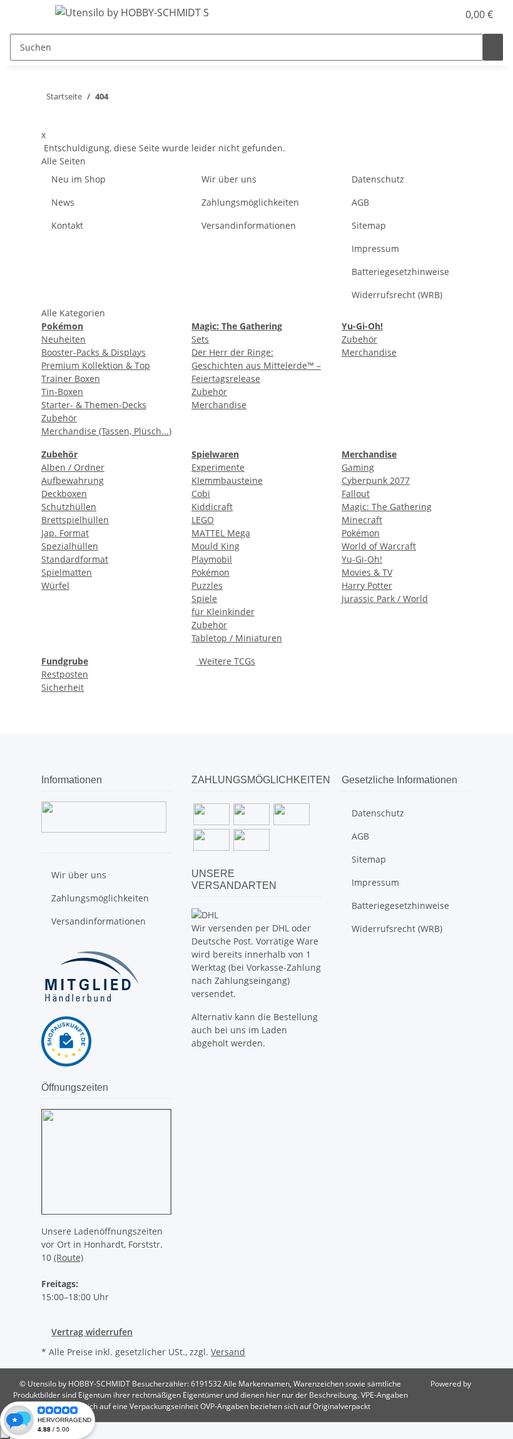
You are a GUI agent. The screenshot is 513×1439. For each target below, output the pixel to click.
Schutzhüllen (68, 507)
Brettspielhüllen (75, 520)
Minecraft (362, 520)
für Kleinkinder (223, 612)
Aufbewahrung (72, 480)
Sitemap (369, 225)
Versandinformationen (248, 225)
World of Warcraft (379, 546)
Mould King (215, 546)
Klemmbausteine (227, 480)
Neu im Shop (78, 179)
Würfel (55, 585)
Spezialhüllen (69, 546)
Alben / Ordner (72, 467)
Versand (228, 1352)
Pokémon (210, 572)
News (62, 202)
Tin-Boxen (62, 392)
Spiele (204, 598)
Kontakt (67, 225)
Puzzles (207, 585)
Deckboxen (64, 493)
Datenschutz (378, 179)
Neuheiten (63, 339)
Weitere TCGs (225, 661)
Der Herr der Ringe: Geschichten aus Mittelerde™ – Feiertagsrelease (256, 365)
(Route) (68, 1257)
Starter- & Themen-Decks (93, 405)
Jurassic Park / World (385, 598)
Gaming (358, 467)
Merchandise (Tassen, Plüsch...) (106, 431)
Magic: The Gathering (387, 507)
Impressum (375, 248)
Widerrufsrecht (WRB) (397, 295)
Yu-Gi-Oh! (362, 559)
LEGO (202, 520)
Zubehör (59, 418)
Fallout (356, 493)
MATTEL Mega (220, 533)
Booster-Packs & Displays (93, 352)
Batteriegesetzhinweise (400, 272)
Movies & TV (367, 572)
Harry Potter (367, 585)
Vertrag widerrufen (92, 1332)
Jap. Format (65, 533)
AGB (360, 202)
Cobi (200, 493)
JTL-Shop (488, 1383)
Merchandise (218, 405)
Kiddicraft (212, 507)
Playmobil (211, 559)
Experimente (218, 467)
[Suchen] (493, 47)
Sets (200, 339)
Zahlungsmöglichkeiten (250, 202)
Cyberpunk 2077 (376, 480)
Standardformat (74, 559)
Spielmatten (66, 572)
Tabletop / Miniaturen (236, 638)
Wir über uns (228, 179)
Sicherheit (62, 687)
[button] (423, 14)
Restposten (64, 674)
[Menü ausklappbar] (25, 14)
